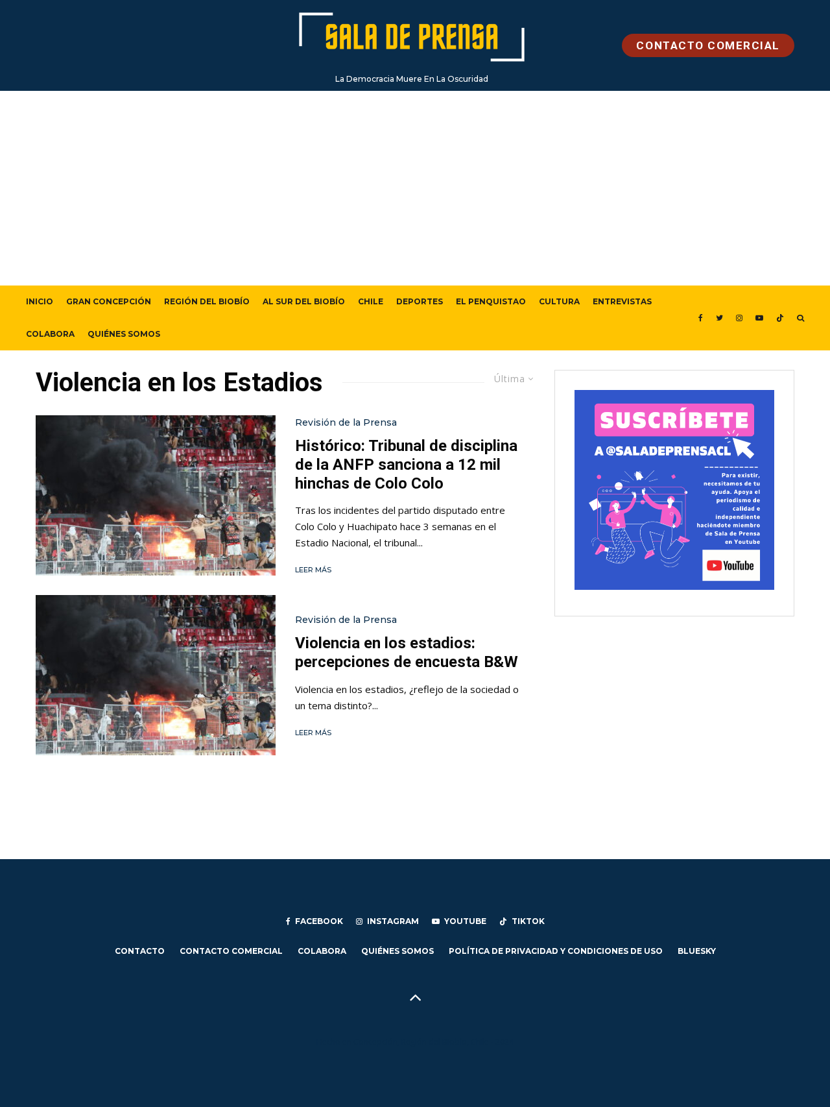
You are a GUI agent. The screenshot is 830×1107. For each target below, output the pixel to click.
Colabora (50, 334)
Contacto (140, 951)
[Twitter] (719, 318)
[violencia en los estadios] (156, 495)
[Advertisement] (415, 188)
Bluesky (697, 951)
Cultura (559, 301)
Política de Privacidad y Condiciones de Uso (556, 951)
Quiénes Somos (124, 334)
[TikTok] (780, 318)
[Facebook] (700, 318)
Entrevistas (622, 301)
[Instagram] (739, 318)
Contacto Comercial (231, 951)
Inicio (39, 301)
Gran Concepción (108, 301)
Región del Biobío (207, 301)
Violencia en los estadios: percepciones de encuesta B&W (406, 652)
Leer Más (313, 569)
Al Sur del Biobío (304, 301)
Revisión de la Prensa (346, 422)
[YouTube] (759, 318)
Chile (370, 301)
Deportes (419, 301)
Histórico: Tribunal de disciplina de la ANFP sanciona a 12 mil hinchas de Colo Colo (406, 465)
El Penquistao (491, 301)
